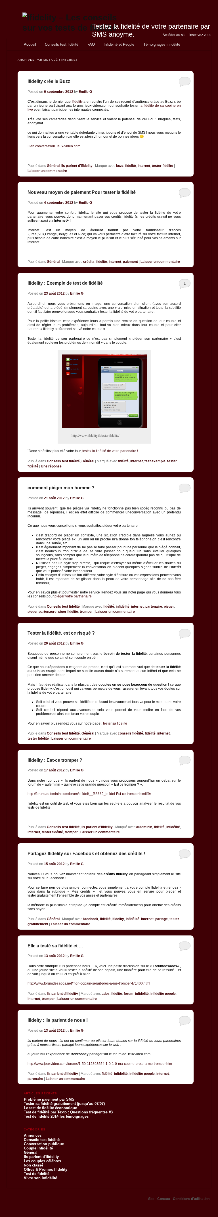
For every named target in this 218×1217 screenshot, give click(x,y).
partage (161, 919)
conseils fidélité (130, 733)
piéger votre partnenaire (73, 596)
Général (53, 166)
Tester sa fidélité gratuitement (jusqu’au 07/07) (64, 1103)
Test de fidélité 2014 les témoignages (56, 1116)
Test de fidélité (36, 1174)
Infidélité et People (119, 44)
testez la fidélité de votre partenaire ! (110, 451)
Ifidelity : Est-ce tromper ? (55, 760)
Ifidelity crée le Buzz (49, 81)
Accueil (30, 44)
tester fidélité (162, 166)
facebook (90, 919)
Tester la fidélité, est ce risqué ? (61, 633)
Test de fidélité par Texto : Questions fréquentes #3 (68, 1112)
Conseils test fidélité (61, 44)
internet (144, 166)
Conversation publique (44, 1144)
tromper (86, 612)
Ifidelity (77, 102)
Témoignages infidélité (161, 44)
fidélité (130, 166)
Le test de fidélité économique (50, 1108)
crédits (89, 262)
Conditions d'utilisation (191, 1199)
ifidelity (118, 919)
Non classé (33, 1165)
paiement (130, 262)
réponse (51, 466)
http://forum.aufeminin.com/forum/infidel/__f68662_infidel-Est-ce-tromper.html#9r (89, 794)
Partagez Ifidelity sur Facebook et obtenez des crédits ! (86, 853)
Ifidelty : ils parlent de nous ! (58, 1020)
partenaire (153, 606)
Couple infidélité (38, 1148)
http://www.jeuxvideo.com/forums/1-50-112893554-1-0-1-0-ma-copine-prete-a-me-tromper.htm (100, 1064)
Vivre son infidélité (40, 1178)
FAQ (91, 44)
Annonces (32, 1135)
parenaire (35, 1079)
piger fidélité (68, 612)
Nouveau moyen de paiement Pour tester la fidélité (82, 192)
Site (151, 1199)
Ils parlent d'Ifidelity (77, 166)
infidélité (122, 606)
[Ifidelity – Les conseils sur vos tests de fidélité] (70, 27)
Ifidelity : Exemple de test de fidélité (65, 283)
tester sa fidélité (115, 723)
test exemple (154, 461)
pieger (169, 606)
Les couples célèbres (42, 1161)
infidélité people (163, 994)
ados (106, 994)
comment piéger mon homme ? (61, 487)
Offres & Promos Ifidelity (45, 1169)
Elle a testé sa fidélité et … (55, 945)
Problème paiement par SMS (49, 1099)
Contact (164, 1199)
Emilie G (85, 92)
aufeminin (144, 827)
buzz (119, 166)
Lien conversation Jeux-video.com (54, 146)
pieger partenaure (42, 612)
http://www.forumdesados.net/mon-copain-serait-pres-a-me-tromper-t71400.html (89, 983)
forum (128, 994)
